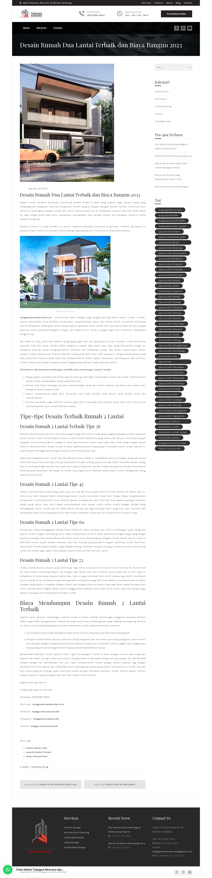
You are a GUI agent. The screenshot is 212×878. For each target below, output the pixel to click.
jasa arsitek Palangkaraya (173, 345)
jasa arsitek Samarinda (171, 378)
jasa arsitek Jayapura (170, 291)
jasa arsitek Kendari (170, 296)
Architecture (162, 91)
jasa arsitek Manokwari (171, 323)
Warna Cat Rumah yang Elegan (171, 186)
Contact (188, 2)
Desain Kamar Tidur (36, 748)
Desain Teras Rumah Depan (115, 784)
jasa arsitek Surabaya (170, 399)
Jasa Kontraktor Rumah (38, 752)
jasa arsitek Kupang (170, 302)
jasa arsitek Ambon (169, 231)
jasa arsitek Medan (169, 334)
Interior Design (72, 827)
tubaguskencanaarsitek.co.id (36, 317)
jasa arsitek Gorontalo (171, 275)
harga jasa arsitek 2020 (172, 220)
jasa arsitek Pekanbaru (171, 367)
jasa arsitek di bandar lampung (171, 270)
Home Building (40, 766)
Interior (159, 113)
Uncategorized (163, 121)
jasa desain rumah (169, 426)
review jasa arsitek (169, 437)
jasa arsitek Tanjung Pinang (170, 405)
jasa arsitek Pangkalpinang (167, 362)
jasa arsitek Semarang (171, 383)
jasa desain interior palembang (169, 422)
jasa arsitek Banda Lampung (169, 243)
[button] (7, 869)
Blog (178, 2)
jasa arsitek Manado (170, 318)
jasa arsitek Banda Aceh (172, 237)
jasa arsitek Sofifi (168, 394)
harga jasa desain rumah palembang (172, 226)
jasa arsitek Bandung (170, 247)
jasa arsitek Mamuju (170, 313)
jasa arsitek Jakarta (169, 280)
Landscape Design (74, 837)
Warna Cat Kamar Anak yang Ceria (173, 156)
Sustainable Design (75, 847)
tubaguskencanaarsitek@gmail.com (172, 851)
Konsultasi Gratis (176, 13)
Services (146, 2)
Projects (158, 2)
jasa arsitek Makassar (171, 307)
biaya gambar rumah (170, 209)
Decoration (161, 98)
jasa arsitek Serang (169, 388)
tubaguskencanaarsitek (46, 718)
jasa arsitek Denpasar (171, 264)
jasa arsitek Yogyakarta (171, 416)
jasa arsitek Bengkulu (171, 258)
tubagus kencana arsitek (172, 443)
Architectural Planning (76, 832)
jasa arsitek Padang (169, 340)
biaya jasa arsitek (168, 215)
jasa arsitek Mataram (170, 329)
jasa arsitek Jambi (169, 285)
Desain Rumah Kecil (37, 756)
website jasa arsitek (170, 448)
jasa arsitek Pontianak (171, 372)
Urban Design (71, 842)
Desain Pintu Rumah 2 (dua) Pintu (50, 784)
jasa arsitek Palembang (172, 350)
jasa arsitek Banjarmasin (172, 253)
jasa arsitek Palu (168, 356)
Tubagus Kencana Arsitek (45, 711)
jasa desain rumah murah (173, 432)
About (169, 2)
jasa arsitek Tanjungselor (172, 410)
